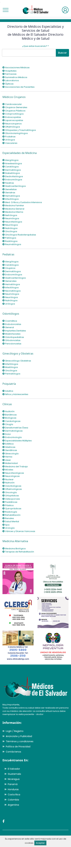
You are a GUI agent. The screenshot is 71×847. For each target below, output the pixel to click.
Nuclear (9, 479)
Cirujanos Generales (16, 107)
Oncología (11, 492)
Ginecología (11, 453)
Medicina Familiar (14, 205)
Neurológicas (12, 476)
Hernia (8, 456)
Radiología (11, 511)
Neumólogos (12, 218)
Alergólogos (11, 160)
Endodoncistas (13, 324)
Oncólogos (11, 231)
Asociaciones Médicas (17, 67)
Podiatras (10, 136)
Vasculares (11, 143)
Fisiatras (9, 182)
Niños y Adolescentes (16, 394)
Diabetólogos (12, 173)
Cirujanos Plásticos (15, 110)
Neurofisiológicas (14, 473)
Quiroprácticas (13, 508)
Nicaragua (13, 779)
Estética (9, 443)
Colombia (13, 799)
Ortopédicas (12, 495)
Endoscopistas (13, 117)
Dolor (8, 434)
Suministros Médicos (16, 77)
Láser (8, 460)
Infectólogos (12, 199)
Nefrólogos (11, 215)
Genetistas (11, 189)
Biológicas (10, 417)
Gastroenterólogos (15, 186)
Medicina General (14, 208)
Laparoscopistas (14, 120)
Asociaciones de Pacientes (20, 87)
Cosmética (11, 320)
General (9, 327)
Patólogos (10, 237)
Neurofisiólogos (13, 221)
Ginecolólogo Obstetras (18, 360)
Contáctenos (13, 751)
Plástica (9, 505)
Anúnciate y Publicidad (19, 736)
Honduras (13, 789)
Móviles (9, 469)
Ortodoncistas (12, 340)
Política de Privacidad (18, 746)
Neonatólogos (13, 290)
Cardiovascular (13, 104)
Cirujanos (10, 268)
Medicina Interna (14, 212)
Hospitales (11, 70)
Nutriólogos (11, 228)
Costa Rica (14, 794)
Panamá (13, 784)
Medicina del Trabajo (16, 466)
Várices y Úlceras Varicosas (20, 531)
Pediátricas (11, 502)
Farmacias (11, 74)
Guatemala (14, 774)
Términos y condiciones (19, 741)
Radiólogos (11, 241)
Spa (7, 524)
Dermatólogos (13, 170)
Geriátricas (11, 450)
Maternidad (11, 463)
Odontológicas (13, 486)
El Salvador (14, 768)
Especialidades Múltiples (18, 440)
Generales (11, 281)
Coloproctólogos (14, 113)
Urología (10, 528)
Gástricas (10, 447)
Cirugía (9, 424)
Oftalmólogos (12, 126)
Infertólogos (11, 364)
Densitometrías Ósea (16, 427)
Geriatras (10, 192)
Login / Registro (14, 731)
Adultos (9, 391)
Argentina (13, 804)
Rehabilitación (12, 515)
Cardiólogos (12, 166)
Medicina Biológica (15, 548)
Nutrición (10, 482)
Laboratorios (12, 80)
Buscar (62, 53)
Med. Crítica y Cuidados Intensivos (23, 202)
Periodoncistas (13, 343)
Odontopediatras (14, 337)
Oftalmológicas (13, 489)
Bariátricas (11, 414)
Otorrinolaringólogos (16, 133)
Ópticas (9, 83)
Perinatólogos (12, 373)
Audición (10, 411)
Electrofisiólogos (14, 176)
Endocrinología (13, 437)
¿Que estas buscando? (35, 46)
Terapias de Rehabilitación (19, 551)
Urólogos (10, 139)
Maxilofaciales (12, 333)
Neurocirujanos (13, 123)
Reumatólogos (13, 244)
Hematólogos (12, 195)
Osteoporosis (12, 498)
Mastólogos (11, 367)
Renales (9, 518)
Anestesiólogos (13, 163)
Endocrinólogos (13, 179)
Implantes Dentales (15, 330)
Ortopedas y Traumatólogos (20, 130)
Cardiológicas (12, 421)
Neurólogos (11, 224)
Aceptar (40, 843)
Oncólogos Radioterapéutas (20, 234)
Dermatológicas (14, 430)
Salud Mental (12, 521)
